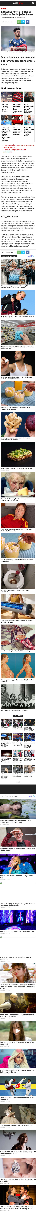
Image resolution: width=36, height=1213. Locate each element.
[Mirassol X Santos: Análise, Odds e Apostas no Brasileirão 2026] (6, 722)
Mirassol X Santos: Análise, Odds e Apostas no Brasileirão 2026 (6, 728)
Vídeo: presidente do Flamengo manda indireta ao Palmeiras (29, 108)
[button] (33, 3)
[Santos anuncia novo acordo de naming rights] (29, 769)
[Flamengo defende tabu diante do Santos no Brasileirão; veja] (6, 753)
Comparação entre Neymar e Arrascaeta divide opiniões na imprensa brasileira (18, 761)
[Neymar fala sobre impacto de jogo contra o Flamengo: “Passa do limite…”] (18, 737)
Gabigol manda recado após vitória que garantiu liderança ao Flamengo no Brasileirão (29, 744)
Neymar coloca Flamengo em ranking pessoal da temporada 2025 (29, 729)
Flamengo (15, 725)
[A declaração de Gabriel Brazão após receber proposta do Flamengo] (6, 769)
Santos (3, 8)
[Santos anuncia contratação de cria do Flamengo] (29, 753)
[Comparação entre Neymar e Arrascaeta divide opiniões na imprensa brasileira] (18, 753)
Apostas (3, 725)
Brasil (26, 725)
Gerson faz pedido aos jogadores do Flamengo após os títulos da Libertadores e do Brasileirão (6, 134)
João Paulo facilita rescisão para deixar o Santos (17, 775)
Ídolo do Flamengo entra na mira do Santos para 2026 (17, 131)
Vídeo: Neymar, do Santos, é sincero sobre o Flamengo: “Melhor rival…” (18, 728)
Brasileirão (15, 740)
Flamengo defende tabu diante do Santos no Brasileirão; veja (6, 760)
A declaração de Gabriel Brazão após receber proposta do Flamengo (5, 776)
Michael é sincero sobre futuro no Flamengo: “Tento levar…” (29, 132)
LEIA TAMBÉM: (18, 715)
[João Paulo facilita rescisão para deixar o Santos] (18, 769)
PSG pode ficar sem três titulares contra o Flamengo (6, 108)
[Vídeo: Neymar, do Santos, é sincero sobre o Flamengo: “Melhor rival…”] (18, 722)
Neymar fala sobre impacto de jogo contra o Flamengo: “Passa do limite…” (18, 743)
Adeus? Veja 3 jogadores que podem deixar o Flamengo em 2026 (17, 108)
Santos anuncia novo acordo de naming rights (28, 775)
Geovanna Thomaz (8, 17)
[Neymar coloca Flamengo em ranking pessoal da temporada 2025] (29, 722)
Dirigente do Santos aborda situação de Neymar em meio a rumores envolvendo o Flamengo (6, 743)
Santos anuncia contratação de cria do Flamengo (29, 759)
